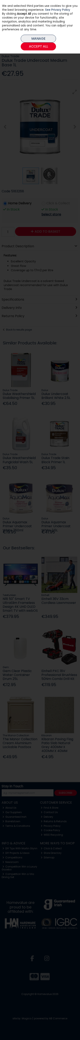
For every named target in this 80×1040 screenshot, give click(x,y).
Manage (38, 38)
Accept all (38, 46)
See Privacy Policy (57, 10)
